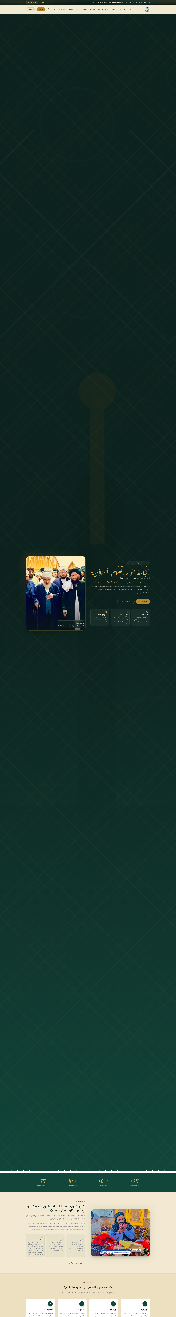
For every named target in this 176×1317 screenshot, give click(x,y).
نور (55, 9)
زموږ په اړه (123, 9)
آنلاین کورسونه (103, 9)
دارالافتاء (92, 9)
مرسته (41, 9)
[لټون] (48, 9)
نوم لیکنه (62, 9)
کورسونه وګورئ (126, 601)
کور (131, 9)
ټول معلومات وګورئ (75, 1262)
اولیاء (77, 9)
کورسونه (114, 9)
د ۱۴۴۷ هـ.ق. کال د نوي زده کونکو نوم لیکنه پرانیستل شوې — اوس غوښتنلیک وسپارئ (118, 2)
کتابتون (70, 9)
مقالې (84, 9)
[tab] (43, 2)
